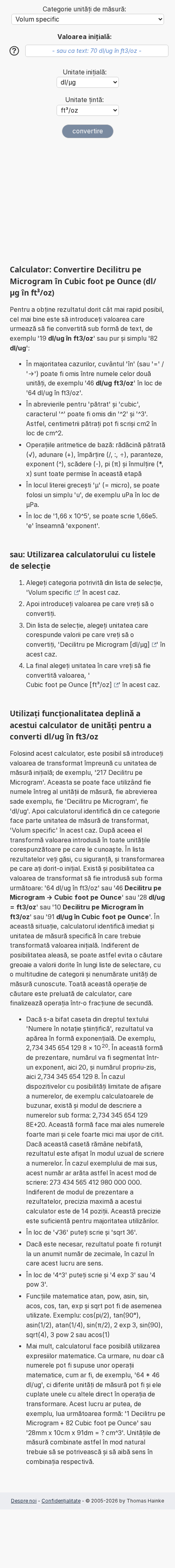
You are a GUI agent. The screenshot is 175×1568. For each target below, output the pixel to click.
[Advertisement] (87, 201)
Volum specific (50, 592)
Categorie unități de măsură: (84, 9)
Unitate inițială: (85, 72)
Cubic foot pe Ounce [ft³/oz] (69, 685)
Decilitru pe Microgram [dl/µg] (105, 644)
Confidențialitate (61, 1501)
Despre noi (24, 1501)
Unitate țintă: (84, 100)
